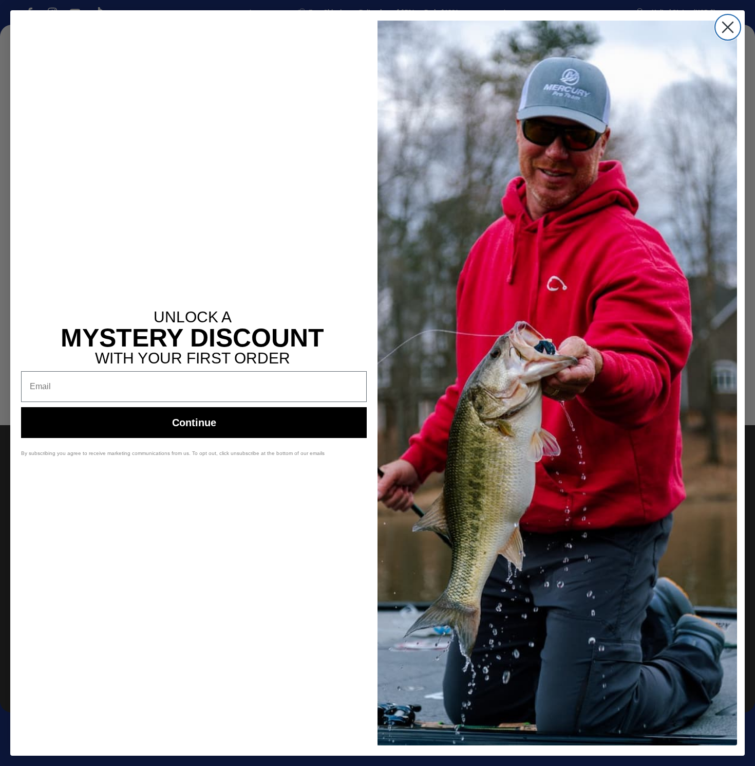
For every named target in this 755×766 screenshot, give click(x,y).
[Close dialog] (728, 27)
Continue (194, 422)
